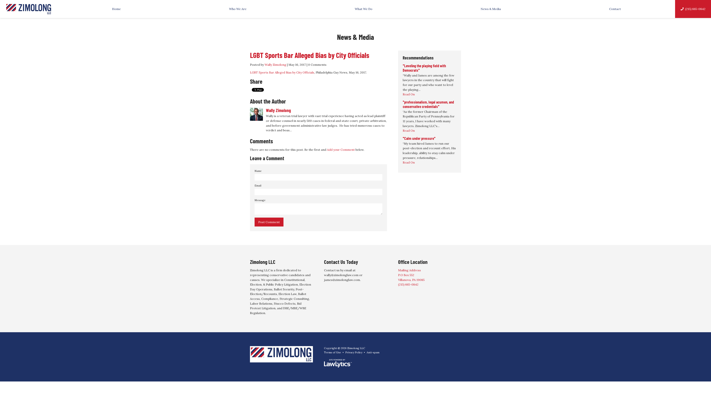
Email (258, 185)
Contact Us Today (341, 262)
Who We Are (237, 9)
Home (116, 9)
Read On (409, 94)
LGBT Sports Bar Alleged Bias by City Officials (309, 55)
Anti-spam (373, 352)
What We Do (363, 9)
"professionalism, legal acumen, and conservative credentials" (428, 104)
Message (260, 200)
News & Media (491, 9)
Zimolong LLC (262, 262)
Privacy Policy (353, 352)
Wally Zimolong (275, 64)
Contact (615, 9)
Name (258, 171)
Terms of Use (332, 352)
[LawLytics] (338, 363)
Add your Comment (341, 149)
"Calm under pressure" (419, 138)
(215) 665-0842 (695, 9)
